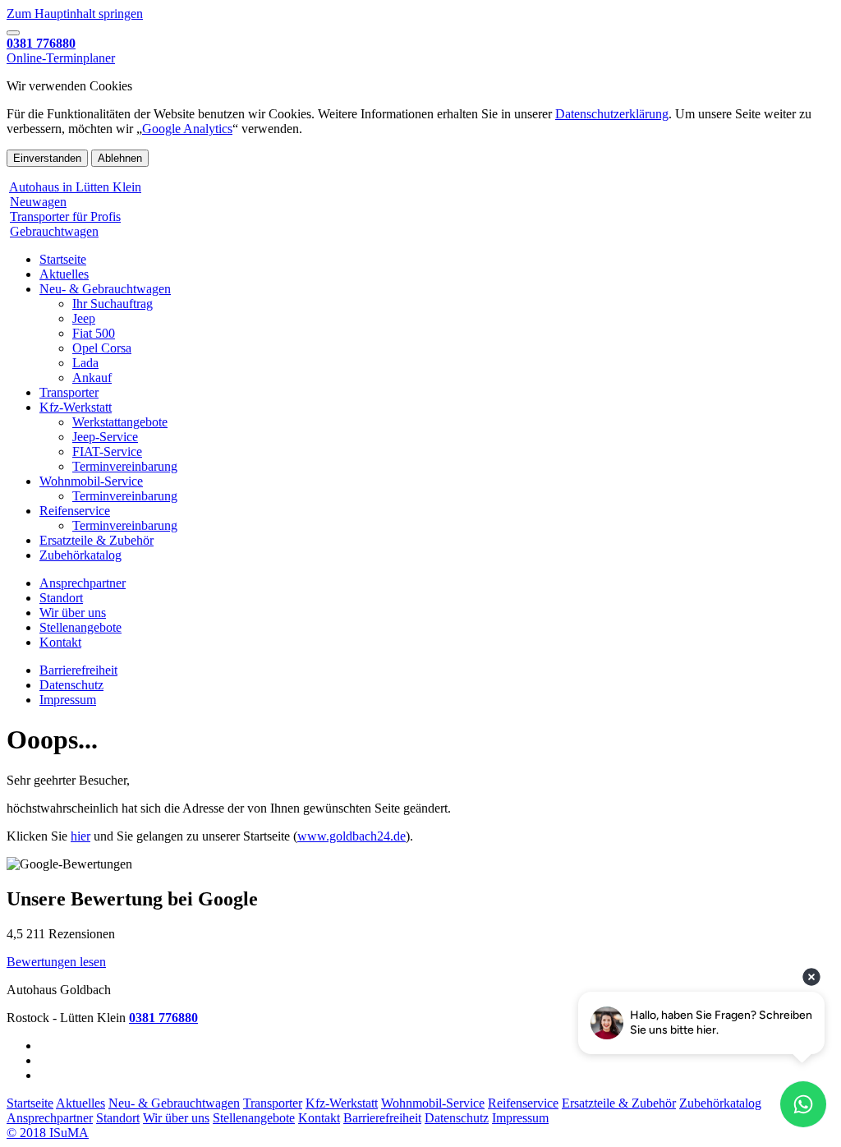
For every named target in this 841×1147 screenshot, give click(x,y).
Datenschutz (71, 685)
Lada (85, 363)
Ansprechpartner (82, 583)
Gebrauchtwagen (54, 231)
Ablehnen (120, 158)
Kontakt (60, 642)
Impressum (67, 700)
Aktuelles (64, 274)
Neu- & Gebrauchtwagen (105, 289)
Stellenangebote (80, 627)
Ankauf (92, 378)
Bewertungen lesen (56, 962)
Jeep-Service (105, 437)
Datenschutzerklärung (612, 114)
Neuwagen (38, 202)
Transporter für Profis (65, 216)
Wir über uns (72, 613)
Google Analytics (187, 129)
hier (80, 836)
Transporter (69, 392)
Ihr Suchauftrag (112, 304)
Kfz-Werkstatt (75, 407)
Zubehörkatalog (80, 555)
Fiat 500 (93, 333)
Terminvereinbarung (124, 466)
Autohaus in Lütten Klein (75, 187)
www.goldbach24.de (351, 836)
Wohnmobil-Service (91, 481)
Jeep (83, 318)
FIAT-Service (107, 451)
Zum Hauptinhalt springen (75, 14)
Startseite (62, 259)
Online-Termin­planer (61, 58)
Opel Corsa (101, 348)
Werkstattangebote (120, 422)
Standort (61, 598)
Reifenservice (74, 511)
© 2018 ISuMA (48, 1133)
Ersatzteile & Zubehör (96, 540)
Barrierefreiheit (78, 670)
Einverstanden (47, 158)
